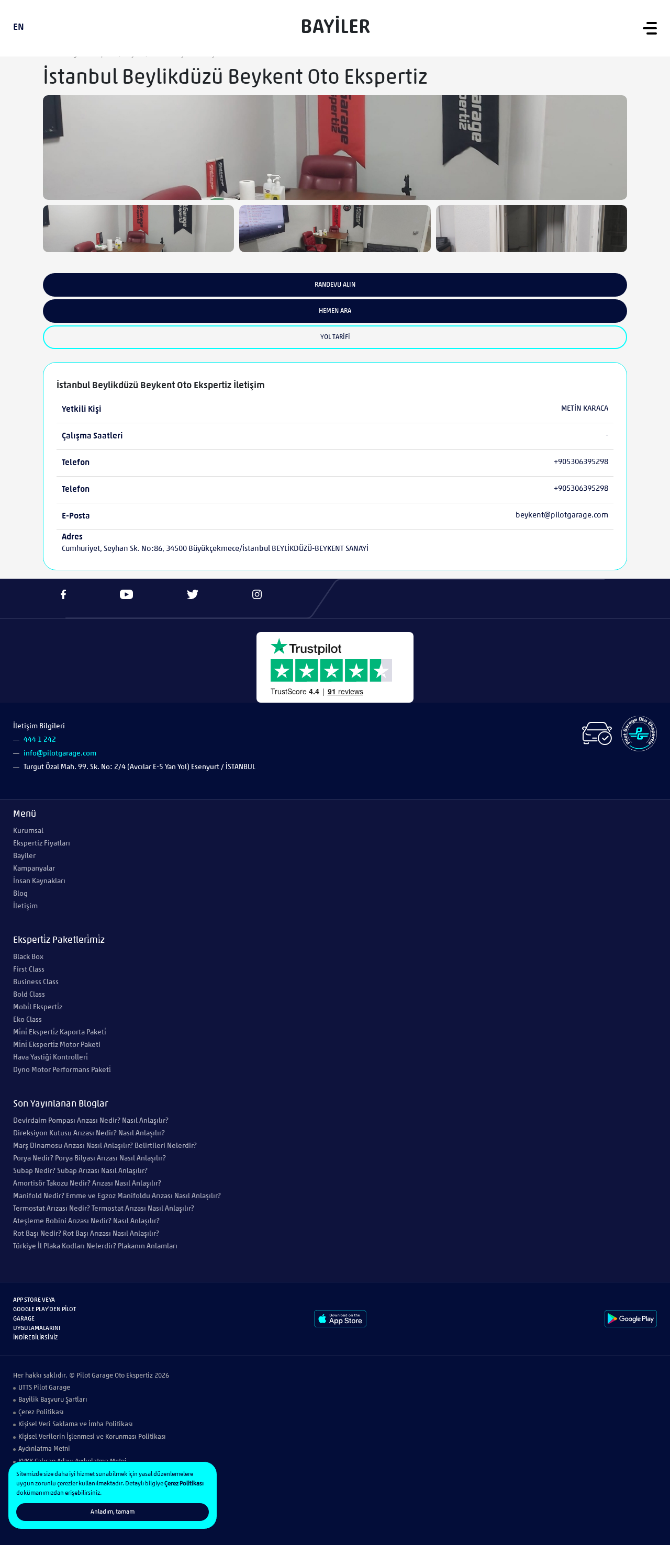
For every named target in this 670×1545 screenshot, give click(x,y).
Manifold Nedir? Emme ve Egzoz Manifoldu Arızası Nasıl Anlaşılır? (117, 1196)
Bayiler (24, 856)
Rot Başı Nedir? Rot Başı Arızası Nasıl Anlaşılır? (86, 1234)
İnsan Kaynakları (39, 881)
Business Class (36, 982)
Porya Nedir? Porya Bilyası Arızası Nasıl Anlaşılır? (89, 1159)
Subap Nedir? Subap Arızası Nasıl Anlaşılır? (80, 1171)
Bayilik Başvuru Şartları (52, 1399)
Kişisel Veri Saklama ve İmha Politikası (75, 1424)
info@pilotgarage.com (60, 754)
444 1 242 (40, 740)
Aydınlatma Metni (44, 1449)
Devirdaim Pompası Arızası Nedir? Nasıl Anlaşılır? (91, 1121)
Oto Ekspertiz (134, 1375)
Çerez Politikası (41, 1412)
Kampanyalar (34, 869)
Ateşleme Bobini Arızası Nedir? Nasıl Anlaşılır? (86, 1221)
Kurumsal (28, 831)
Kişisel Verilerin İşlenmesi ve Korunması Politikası (92, 1437)
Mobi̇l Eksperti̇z (37, 1007)
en (18, 27)
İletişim (25, 906)
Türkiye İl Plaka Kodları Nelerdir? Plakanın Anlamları (95, 1246)
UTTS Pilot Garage (44, 1387)
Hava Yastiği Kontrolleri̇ (50, 1058)
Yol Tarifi (335, 337)
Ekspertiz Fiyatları (41, 844)
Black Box (28, 957)
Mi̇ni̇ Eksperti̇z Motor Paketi (56, 1045)
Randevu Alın (335, 284)
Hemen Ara (335, 311)
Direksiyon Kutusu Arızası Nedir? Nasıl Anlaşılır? (89, 1133)
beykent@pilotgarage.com (562, 516)
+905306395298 (581, 462)
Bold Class (29, 995)
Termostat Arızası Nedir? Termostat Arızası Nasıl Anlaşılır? (103, 1209)
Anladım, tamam (113, 1512)
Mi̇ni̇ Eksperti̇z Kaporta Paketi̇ (59, 1032)
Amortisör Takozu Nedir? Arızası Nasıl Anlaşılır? (87, 1184)
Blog (20, 894)
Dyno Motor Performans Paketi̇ (62, 1070)
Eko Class (27, 1020)
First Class (28, 970)
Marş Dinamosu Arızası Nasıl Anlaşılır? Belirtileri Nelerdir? (105, 1146)
